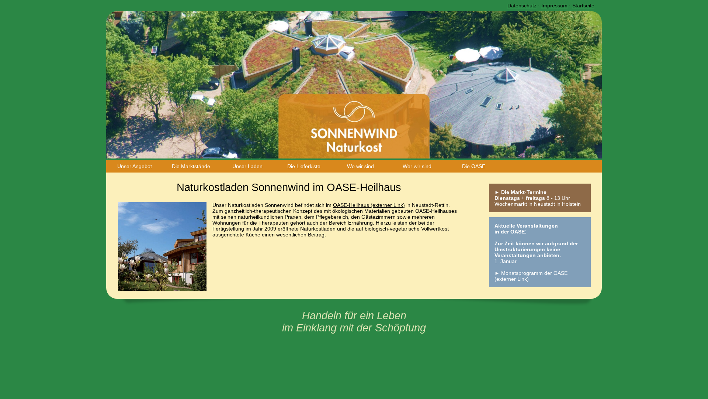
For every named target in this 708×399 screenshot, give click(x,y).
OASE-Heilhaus (351, 205)
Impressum (554, 5)
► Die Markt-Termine (520, 192)
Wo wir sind (360, 166)
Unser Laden (247, 166)
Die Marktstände (191, 166)
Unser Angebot (134, 166)
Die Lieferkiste (303, 166)
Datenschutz (522, 5)
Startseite (583, 5)
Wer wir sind (417, 166)
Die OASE (473, 166)
